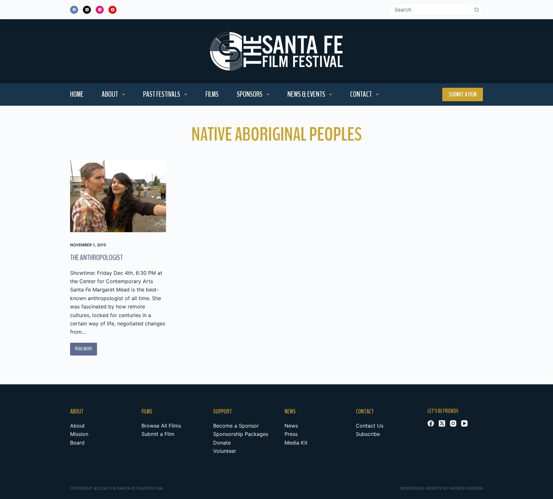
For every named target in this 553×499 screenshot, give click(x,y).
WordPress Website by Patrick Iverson (441, 488)
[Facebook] (74, 10)
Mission (79, 434)
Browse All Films (161, 425)
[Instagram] (100, 10)
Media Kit (296, 442)
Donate (222, 442)
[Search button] (476, 9)
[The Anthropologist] (118, 196)
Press (291, 434)
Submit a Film (463, 94)
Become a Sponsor (236, 425)
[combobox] (430, 9)
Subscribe (368, 434)
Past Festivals (161, 94)
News (291, 425)
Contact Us (369, 425)
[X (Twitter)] (87, 10)
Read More (86, 350)
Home (77, 94)
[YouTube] (112, 10)
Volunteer (224, 451)
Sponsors (249, 94)
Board (77, 442)
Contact (361, 94)
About (110, 94)
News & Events (306, 94)
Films (212, 94)
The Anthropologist (96, 257)
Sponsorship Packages (240, 434)
